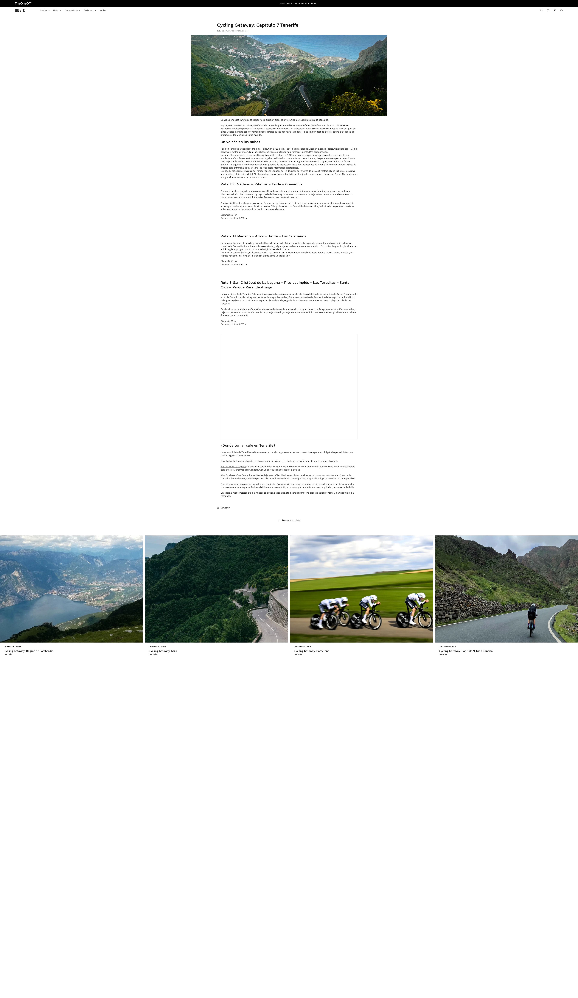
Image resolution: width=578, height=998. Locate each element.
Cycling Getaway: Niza (163, 651)
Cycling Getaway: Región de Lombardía (29, 651)
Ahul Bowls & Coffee (231, 475)
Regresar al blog (291, 520)
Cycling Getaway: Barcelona (311, 651)
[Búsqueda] (541, 10)
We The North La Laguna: (233, 466)
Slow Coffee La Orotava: (232, 461)
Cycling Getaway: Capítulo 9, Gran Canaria (466, 651)
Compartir (225, 507)
